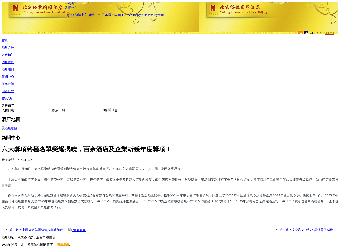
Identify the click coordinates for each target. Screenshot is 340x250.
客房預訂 (8, 54)
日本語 (106, 15)
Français (138, 15)
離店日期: (59, 110)
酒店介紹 (8, 47)
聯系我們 (8, 98)
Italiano (148, 15)
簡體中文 (81, 15)
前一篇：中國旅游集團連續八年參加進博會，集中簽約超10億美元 (38, 230)
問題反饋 (63, 244)
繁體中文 (71, 7)
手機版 (69, 3)
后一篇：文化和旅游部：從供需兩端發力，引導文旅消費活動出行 (308, 230)
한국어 (116, 15)
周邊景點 (8, 91)
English (69, 15)
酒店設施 (8, 62)
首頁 (5, 40)
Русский (159, 15)
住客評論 (8, 84)
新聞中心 (8, 76)
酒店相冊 (8, 69)
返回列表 (79, 230)
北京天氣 (329, 33)
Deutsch (127, 15)
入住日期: (8, 110)
